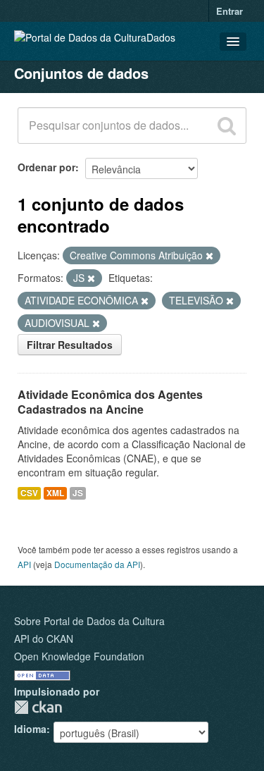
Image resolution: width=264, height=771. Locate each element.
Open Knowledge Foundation (79, 656)
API (24, 564)
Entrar (229, 11)
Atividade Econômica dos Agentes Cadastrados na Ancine (110, 401)
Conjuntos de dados (81, 73)
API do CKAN (43, 638)
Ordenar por (46, 167)
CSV (29, 493)
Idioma (30, 729)
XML (55, 493)
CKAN (38, 707)
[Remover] (209, 255)
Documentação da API (97, 564)
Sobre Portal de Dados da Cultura (89, 621)
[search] (227, 125)
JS (78, 493)
